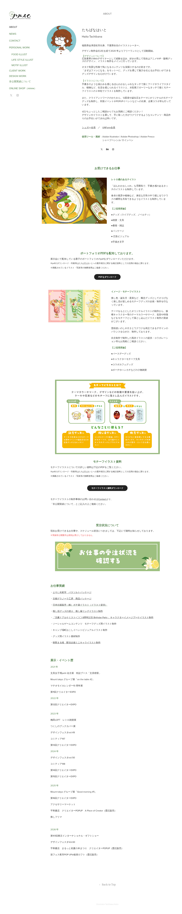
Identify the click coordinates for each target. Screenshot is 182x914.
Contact (102, 499)
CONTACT (14, 40)
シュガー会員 (89, 127)
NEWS (12, 34)
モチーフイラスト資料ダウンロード (107, 488)
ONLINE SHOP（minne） (23, 88)
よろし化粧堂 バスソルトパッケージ (72, 592)
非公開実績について (20, 81)
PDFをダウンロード (107, 277)
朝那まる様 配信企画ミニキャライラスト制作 (77, 642)
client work (17, 70)
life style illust (21, 59)
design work (17, 76)
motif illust (18, 65)
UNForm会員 (108, 127)
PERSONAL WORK (19, 47)
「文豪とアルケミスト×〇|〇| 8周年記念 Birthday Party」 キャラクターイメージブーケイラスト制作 (103, 617)
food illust (18, 54)
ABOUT (13, 27)
